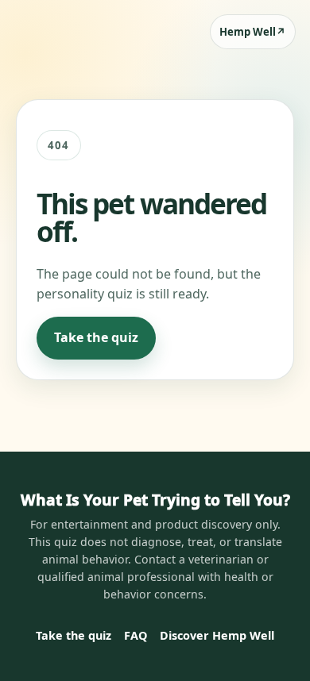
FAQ (135, 635)
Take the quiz (96, 337)
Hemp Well (252, 32)
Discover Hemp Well (217, 635)
